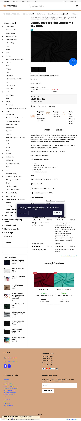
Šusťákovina (9, 157)
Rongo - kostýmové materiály (15, 137)
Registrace (73, 1)
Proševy (8, 134)
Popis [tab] (47, 130)
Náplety (8, 102)
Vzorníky (9, 206)
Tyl (7, 170)
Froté (7, 53)
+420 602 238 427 (13, 361)
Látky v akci (10, 27)
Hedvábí (8, 56)
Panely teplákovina (12, 124)
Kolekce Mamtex (11, 209)
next (76, 288)
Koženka (8, 62)
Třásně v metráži (11, 186)
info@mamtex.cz (12, 358)
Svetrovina (9, 160)
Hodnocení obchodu (9, 390)
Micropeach (10, 95)
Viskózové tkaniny (11, 173)
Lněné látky (9, 75)
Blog (5, 401)
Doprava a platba (25, 1)
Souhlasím (57, 213)
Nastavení (23, 213)
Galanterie (9, 216)
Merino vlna (9, 89)
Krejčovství (7, 403)
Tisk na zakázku (11, 212)
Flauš (7, 46)
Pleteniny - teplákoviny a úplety (16, 108)
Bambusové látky (11, 36)
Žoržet (8, 183)
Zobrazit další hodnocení (69, 256)
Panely (8, 82)
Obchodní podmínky (9, 386)
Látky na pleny (10, 85)
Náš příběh (6, 1)
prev (32, 288)
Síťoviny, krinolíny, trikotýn (14, 180)
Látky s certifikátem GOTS (14, 79)
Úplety (8, 111)
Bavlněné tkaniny (11, 40)
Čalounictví (7, 397)
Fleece (8, 49)
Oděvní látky (10, 33)
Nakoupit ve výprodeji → (8, 418)
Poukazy (8, 236)
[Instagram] (9, 366)
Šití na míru (7, 399)
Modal (8, 92)
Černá (48, 203)
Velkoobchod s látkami (10, 392)
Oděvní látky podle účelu (13, 176)
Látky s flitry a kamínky (13, 190)
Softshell (8, 154)
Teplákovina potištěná (13, 121)
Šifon (7, 167)
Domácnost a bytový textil (13, 220)
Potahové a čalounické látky (15, 199)
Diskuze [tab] (60, 130)
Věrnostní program (9, 395)
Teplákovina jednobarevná (14, 118)
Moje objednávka (8, 405)
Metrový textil (10, 23)
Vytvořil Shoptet (73, 419)
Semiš (8, 147)
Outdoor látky (11, 196)
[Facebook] (5, 366)
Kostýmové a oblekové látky (15, 59)
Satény (8, 144)
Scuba (8, 150)
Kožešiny (8, 69)
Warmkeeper (10, 128)
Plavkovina (9, 105)
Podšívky (9, 131)
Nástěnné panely (11, 229)
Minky (8, 98)
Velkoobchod (10, 225)
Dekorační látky (11, 193)
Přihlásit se (48, 390)
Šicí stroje (8, 232)
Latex (7, 72)
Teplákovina (10, 115)
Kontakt (15, 1)
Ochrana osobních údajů (10, 388)
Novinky (8, 203)
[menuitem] (12, 14)
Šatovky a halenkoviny (13, 163)
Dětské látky (10, 43)
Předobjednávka (11, 30)
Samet (8, 141)
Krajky (8, 66)
